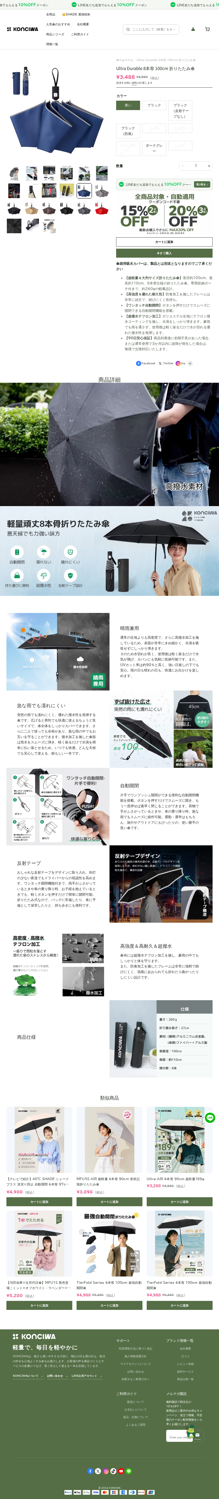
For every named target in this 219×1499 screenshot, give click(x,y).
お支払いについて (135, 1409)
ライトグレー (128, 148)
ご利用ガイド (80, 34)
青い (128, 105)
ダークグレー (154, 148)
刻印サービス (185, 1371)
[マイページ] (193, 29)
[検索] (128, 29)
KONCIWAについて (25, 1375)
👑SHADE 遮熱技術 (76, 14)
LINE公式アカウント (84, 1375)
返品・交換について (135, 1417)
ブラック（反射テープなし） (180, 110)
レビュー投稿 (185, 1364)
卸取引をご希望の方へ (135, 1379)
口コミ (185, 1356)
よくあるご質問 (135, 1424)
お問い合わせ (55, 1375)
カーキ (154, 128)
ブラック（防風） (128, 130)
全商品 (50, 14)
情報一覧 (52, 44)
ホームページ (124, 60)
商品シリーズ (55, 34)
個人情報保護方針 (135, 1356)
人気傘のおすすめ (58, 24)
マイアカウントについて (135, 1364)
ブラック (154, 105)
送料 (134, 82)
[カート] (208, 29)
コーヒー (180, 128)
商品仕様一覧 (185, 1379)
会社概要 (83, 24)
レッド (180, 145)
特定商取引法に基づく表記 (135, 1348)
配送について (135, 1401)
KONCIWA (115, 1488)
